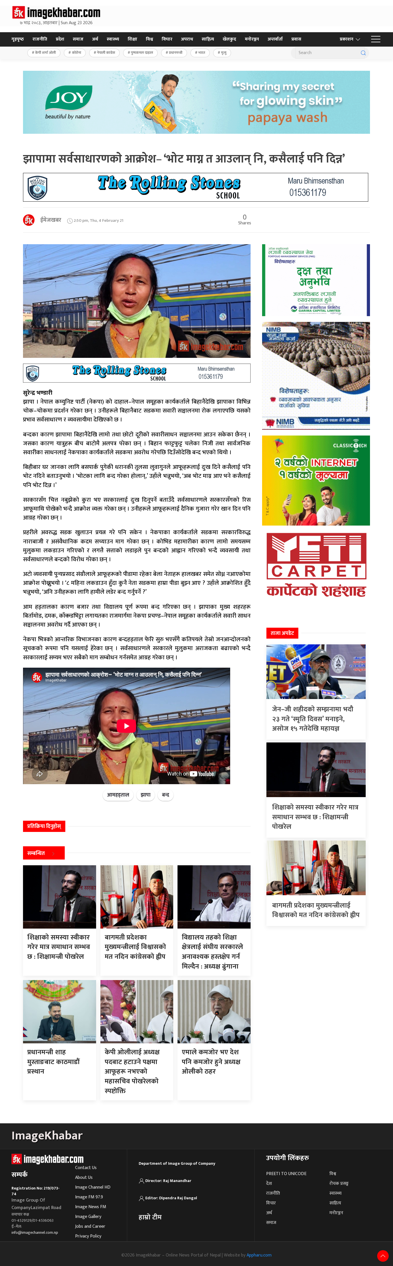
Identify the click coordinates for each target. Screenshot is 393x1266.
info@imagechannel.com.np (35, 1232)
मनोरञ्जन (252, 39)
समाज (78, 39)
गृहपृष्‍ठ (18, 39)
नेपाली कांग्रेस (106, 52)
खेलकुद (229, 39)
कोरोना (76, 52)
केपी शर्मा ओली (45, 52)
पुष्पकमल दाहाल (142, 52)
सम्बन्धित (36, 853)
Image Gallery (88, 1217)
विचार (167, 39)
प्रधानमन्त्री (175, 52)
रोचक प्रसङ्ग (339, 1183)
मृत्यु (223, 52)
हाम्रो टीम (150, 1217)
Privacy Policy (88, 1236)
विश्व (149, 39)
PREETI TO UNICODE (286, 1174)
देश (269, 1183)
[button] (375, 39)
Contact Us (86, 1168)
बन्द (165, 795)
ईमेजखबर (50, 220)
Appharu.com (259, 1255)
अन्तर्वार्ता (275, 39)
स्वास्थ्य (113, 39)
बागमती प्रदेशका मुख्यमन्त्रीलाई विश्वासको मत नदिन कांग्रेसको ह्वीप (316, 910)
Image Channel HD (92, 1187)
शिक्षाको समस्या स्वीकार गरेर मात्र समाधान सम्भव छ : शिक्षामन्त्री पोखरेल (315, 817)
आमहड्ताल (118, 795)
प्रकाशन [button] (346, 39)
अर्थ (95, 39)
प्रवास (296, 39)
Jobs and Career (90, 1226)
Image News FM (90, 1207)
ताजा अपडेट (282, 633)
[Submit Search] (363, 53)
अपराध (187, 39)
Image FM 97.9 (89, 1197)
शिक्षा (132, 39)
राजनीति (40, 39)
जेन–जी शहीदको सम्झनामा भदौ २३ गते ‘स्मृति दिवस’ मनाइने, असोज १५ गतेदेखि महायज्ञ (312, 719)
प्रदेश (60, 39)
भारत (202, 52)
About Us (84, 1177)
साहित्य (208, 39)
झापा (145, 795)
